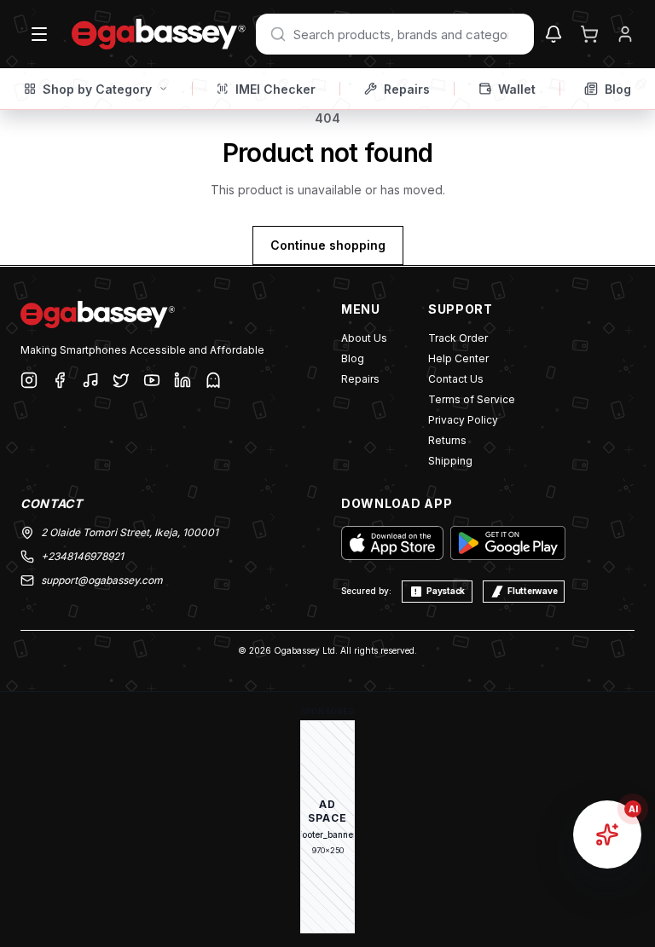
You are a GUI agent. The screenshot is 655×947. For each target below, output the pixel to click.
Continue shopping (327, 245)
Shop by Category (97, 89)
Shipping (450, 460)
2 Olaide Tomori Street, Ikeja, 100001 (129, 532)
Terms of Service (471, 399)
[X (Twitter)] (121, 380)
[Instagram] (29, 380)
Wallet (517, 89)
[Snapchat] (213, 380)
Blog (618, 89)
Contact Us (456, 378)
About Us (364, 338)
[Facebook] (59, 380)
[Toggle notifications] (553, 34)
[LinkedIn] (182, 380)
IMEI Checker (275, 89)
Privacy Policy (463, 419)
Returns (447, 440)
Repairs (407, 89)
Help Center (458, 358)
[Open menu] (39, 34)
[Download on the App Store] (392, 543)
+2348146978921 (82, 556)
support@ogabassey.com (102, 580)
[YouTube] (151, 380)
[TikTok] (90, 380)
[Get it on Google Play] (507, 543)
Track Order (458, 338)
